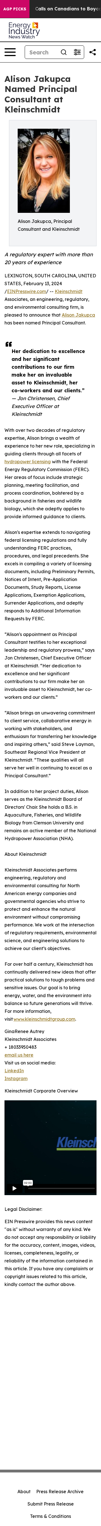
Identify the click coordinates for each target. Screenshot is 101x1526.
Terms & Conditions (50, 1516)
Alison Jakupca (78, 315)
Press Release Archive (60, 1491)
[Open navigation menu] (10, 52)
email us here (18, 1055)
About (24, 1491)
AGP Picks (14, 8)
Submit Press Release (50, 1504)
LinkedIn (14, 1070)
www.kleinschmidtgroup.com (44, 1019)
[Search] (63, 52)
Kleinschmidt (68, 291)
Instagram (15, 1078)
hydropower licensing (27, 461)
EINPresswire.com (26, 291)
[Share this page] (93, 52)
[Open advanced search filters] (77, 52)
